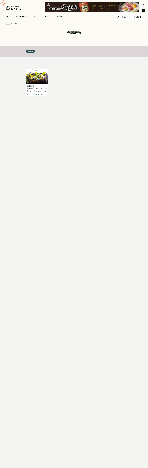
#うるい (29, 94)
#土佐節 (40, 94)
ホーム (8, 24)
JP (143, 10)
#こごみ (35, 94)
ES (143, 7)
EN (143, 4)
